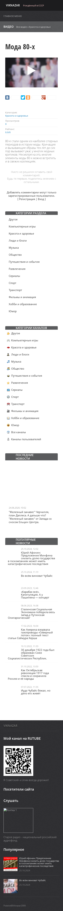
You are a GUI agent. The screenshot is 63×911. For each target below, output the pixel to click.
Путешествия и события (24, 261)
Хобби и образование (23, 304)
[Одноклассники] (33, 97)
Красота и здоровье (40, 26)
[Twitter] (23, 97)
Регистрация (27, 199)
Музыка (14, 247)
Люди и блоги (18, 240)
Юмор (13, 311)
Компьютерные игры (22, 226)
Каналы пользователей (26, 439)
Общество (15, 254)
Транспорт (15, 290)
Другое (13, 219)
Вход (41, 199)
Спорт (12, 283)
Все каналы (18, 432)
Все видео (21, 26)
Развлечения (17, 269)
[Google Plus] (48, 97)
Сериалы (14, 276)
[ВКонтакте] (12, 97)
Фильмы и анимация (22, 297)
